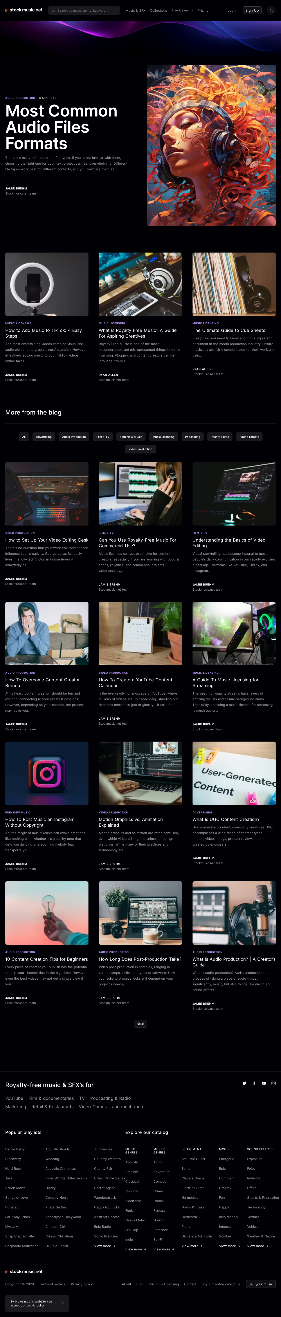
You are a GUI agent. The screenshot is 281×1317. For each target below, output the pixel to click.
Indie (129, 1239)
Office (251, 1188)
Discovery (13, 1159)
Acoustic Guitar (193, 1159)
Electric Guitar (193, 1188)
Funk (129, 1210)
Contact (190, 1284)
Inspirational (228, 1217)
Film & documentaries (51, 1098)
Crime (158, 1191)
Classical (132, 1181)
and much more (128, 1106)
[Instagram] (273, 1083)
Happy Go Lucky (107, 1207)
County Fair (103, 1168)
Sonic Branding (106, 1236)
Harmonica (190, 1197)
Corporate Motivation (21, 1246)
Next (140, 1023)
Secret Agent (104, 1188)
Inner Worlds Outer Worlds (66, 1178)
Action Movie (15, 1188)
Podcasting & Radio (110, 1098)
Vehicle (253, 1226)
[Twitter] (244, 1083)
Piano (186, 1226)
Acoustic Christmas (60, 1168)
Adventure (161, 1172)
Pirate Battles (56, 1207)
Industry (253, 1178)
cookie (31, 1305)
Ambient (131, 1172)
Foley (251, 1168)
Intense (225, 1226)
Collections (159, 10)
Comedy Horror (57, 1197)
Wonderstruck (105, 1197)
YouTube (14, 1098)
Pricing (203, 10)
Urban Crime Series (109, 1178)
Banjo (186, 1168)
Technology (256, 1207)
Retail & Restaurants (52, 1106)
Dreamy (225, 1188)
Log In (232, 10)
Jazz (8, 1178)
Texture (253, 1217)
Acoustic (132, 1162)
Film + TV (102, 436)
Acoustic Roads (57, 1149)
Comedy (159, 1181)
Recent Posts (220, 436)
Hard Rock (13, 1168)
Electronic (133, 1201)
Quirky (50, 1188)
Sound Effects (249, 436)
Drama (158, 1201)
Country (131, 1191)
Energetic (226, 1159)
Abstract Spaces (107, 1217)
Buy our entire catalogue (221, 1284)
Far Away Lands (17, 1217)
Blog (139, 1284)
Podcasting (192, 436)
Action (158, 1162)
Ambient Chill (56, 1226)
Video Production (140, 449)
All (23, 436)
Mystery (11, 1226)
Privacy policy (82, 1284)
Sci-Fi (158, 1239)
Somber (225, 1236)
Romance (160, 1230)
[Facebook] (254, 1083)
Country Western (107, 1159)
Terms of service (52, 1284)
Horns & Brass (193, 1207)
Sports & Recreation (263, 1197)
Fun (222, 1197)
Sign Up (252, 10)
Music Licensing (164, 436)
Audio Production (74, 436)
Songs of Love (16, 1197)
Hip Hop (131, 1230)
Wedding (52, 1159)
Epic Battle (102, 1226)
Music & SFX (136, 10)
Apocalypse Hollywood (63, 1217)
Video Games (93, 1106)
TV (82, 1098)
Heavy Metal (135, 1220)
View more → (104, 1246)
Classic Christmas (59, 1236)
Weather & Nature (261, 1236)
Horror (158, 1220)
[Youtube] (264, 1083)
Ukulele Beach (56, 1246)
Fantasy (159, 1210)
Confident (226, 1178)
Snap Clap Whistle (19, 1236)
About (126, 1284)
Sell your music (261, 1284)
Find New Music (131, 436)
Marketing (15, 1106)
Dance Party (15, 1149)
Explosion (254, 1159)
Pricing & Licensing (164, 1284)
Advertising (44, 436)
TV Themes (103, 1149)
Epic (222, 1168)
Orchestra (189, 1217)
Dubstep (11, 1207)
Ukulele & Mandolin (197, 1236)
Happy (224, 1207)
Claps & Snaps (193, 1178)
